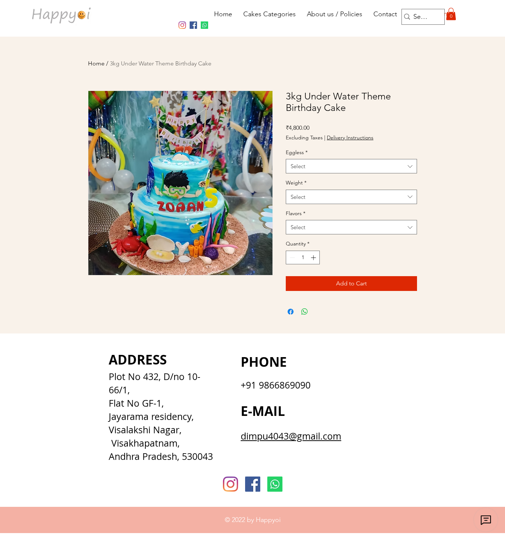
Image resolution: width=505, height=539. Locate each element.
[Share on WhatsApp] (304, 311)
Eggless (297, 152)
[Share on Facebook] (290, 311)
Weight (296, 182)
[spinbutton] (302, 257)
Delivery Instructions (350, 137)
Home (96, 63)
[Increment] (314, 257)
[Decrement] (291, 257)
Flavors (295, 213)
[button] (451, 14)
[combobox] (351, 166)
